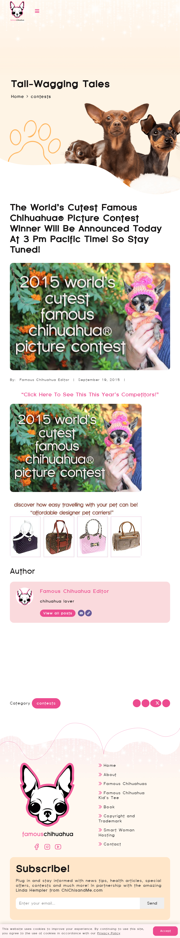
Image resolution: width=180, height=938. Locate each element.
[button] (97, 11)
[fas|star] (36, 847)
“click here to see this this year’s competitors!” (90, 394)
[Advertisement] (90, 661)
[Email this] (137, 703)
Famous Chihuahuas (125, 783)
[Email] (81, 613)
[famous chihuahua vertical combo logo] (17, 11)
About (110, 774)
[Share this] (145, 703)
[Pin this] (166, 703)
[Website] (88, 613)
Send (152, 903)
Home (110, 765)
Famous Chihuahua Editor (44, 380)
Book (109, 807)
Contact (112, 844)
